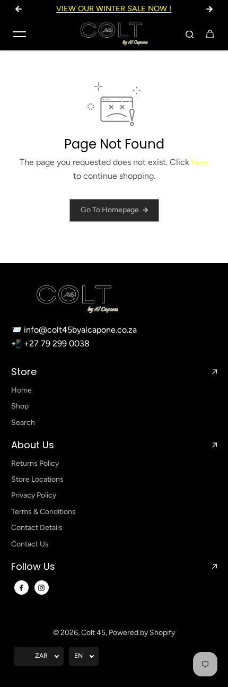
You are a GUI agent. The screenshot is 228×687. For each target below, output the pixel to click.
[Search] (190, 34)
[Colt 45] (114, 34)
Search (23, 422)
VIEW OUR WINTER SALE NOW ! (113, 8)
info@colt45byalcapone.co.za (80, 330)
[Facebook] (21, 588)
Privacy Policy (33, 495)
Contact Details (37, 527)
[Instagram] (41, 588)
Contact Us (30, 544)
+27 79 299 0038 (57, 343)
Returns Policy (35, 463)
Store (24, 372)
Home (21, 390)
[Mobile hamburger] (19, 34)
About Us (32, 445)
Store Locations (37, 479)
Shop (20, 406)
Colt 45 (93, 632)
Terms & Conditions (43, 511)
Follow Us (33, 566)
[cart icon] (210, 34)
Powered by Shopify (142, 632)
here (199, 162)
